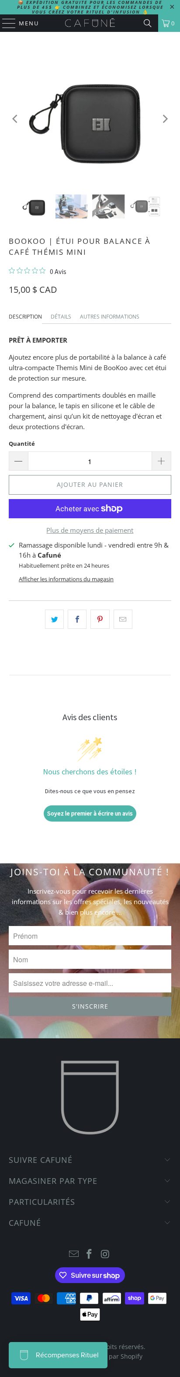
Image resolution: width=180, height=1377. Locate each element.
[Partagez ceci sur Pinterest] (99, 619)
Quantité (22, 443)
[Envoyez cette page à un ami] (123, 619)
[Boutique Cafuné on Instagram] (105, 1254)
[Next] (165, 119)
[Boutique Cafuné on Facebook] (89, 1254)
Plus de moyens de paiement (89, 530)
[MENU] (5, 23)
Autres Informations (109, 316)
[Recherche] (147, 23)
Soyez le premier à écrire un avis (90, 813)
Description (25, 316)
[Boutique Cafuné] (90, 23)
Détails (61, 316)
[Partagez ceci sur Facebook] (77, 619)
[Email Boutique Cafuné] (73, 1254)
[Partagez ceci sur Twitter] (54, 619)
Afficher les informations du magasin (66, 579)
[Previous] (15, 119)
